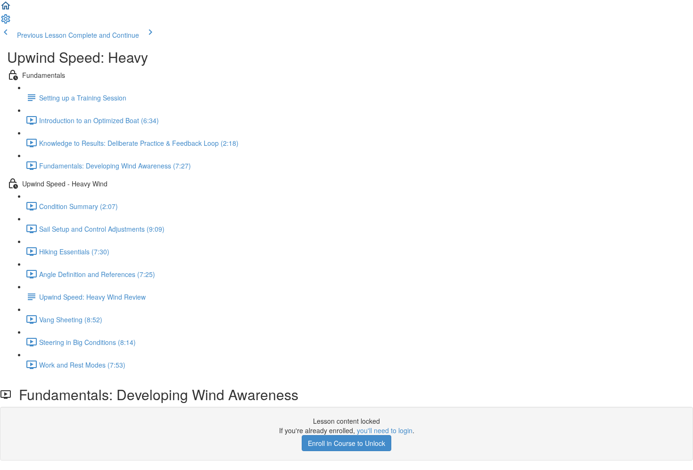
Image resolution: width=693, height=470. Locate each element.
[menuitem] (5, 21)
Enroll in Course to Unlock (346, 443)
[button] (5, 8)
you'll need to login (384, 430)
